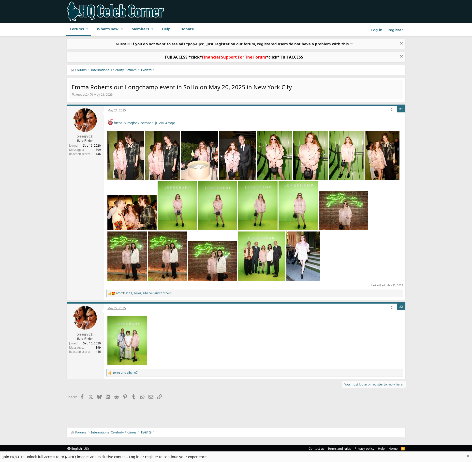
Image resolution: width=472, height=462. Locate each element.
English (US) (80, 448)
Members (140, 28)
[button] (87, 29)
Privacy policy (364, 448)
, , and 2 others (144, 293)
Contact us (316, 448)
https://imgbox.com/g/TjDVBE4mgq (144, 122)
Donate (187, 28)
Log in (134, 456)
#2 (401, 307)
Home (393, 448)
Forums (77, 28)
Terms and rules (339, 448)
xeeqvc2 (81, 94)
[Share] (391, 109)
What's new (107, 28)
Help (166, 28)
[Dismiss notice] (401, 43)
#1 (401, 109)
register (151, 456)
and (125, 373)
